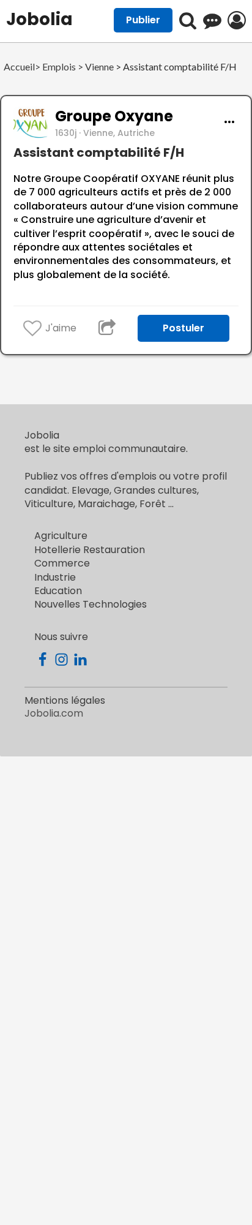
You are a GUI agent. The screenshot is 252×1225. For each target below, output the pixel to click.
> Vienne (95, 67)
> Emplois (55, 67)
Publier (143, 20)
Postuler (183, 328)
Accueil (19, 67)
